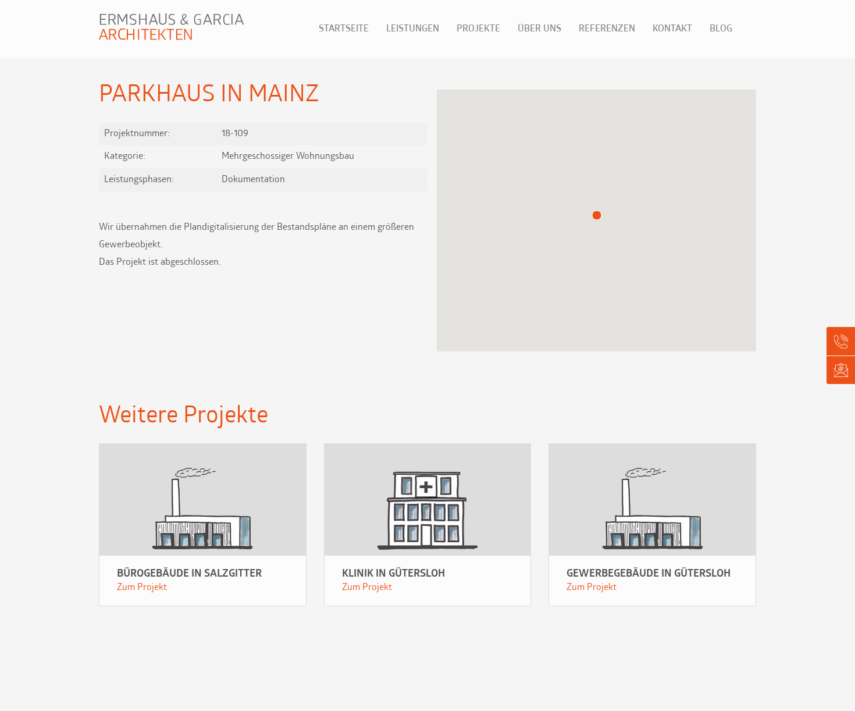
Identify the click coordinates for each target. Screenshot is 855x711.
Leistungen (412, 29)
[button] (597, 215)
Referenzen (607, 29)
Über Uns (539, 29)
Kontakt (672, 29)
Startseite (344, 29)
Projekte (478, 29)
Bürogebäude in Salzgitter (189, 574)
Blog (721, 29)
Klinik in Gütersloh (393, 574)
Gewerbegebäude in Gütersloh (649, 574)
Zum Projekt (142, 587)
